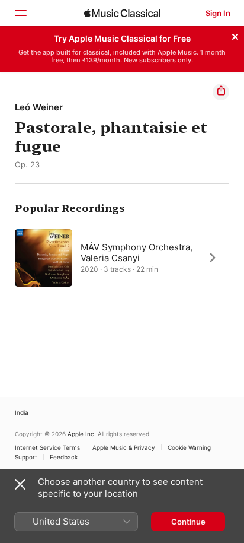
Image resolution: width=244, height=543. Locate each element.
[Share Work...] (221, 92)
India (21, 412)
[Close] (235, 35)
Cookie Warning (189, 447)
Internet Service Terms (47, 447)
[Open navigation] (20, 13)
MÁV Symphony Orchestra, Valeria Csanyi (136, 252)
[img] (122, 13)
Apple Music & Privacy (123, 447)
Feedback (64, 457)
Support (26, 457)
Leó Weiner (39, 107)
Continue (188, 521)
